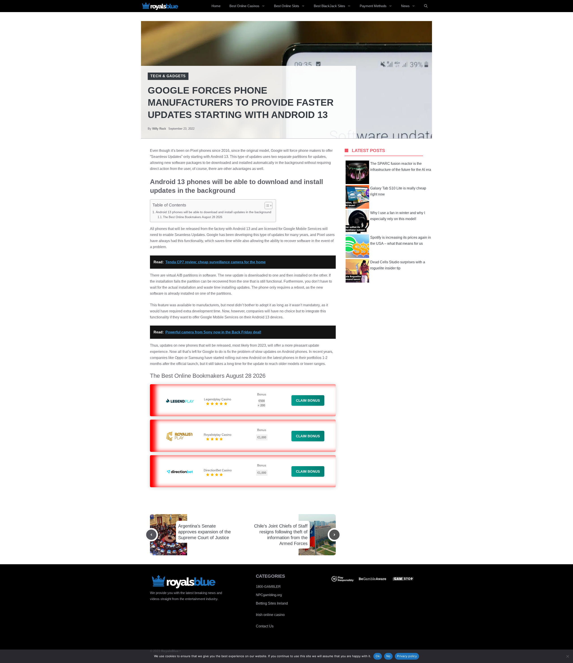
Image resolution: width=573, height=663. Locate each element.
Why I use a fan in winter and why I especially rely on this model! (397, 216)
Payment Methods (373, 6)
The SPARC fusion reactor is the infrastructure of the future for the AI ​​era (400, 167)
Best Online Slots (286, 6)
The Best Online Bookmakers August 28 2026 (192, 217)
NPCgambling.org (269, 595)
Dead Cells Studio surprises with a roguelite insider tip (397, 265)
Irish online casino (270, 615)
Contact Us (265, 626)
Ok (378, 656)
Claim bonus (308, 400)
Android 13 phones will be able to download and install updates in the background (213, 212)
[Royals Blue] (160, 6)
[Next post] (334, 534)
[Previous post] (151, 534)
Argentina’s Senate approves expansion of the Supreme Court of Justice (204, 532)
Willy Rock (159, 128)
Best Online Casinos (244, 6)
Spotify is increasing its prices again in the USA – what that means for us (400, 240)
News (405, 6)
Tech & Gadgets (168, 76)
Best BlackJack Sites (329, 6)
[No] (567, 656)
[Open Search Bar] (426, 6)
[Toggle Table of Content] (266, 205)
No (388, 656)
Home (216, 6)
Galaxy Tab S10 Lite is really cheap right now (398, 191)
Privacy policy (407, 656)
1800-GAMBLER (268, 586)
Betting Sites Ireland (272, 603)
